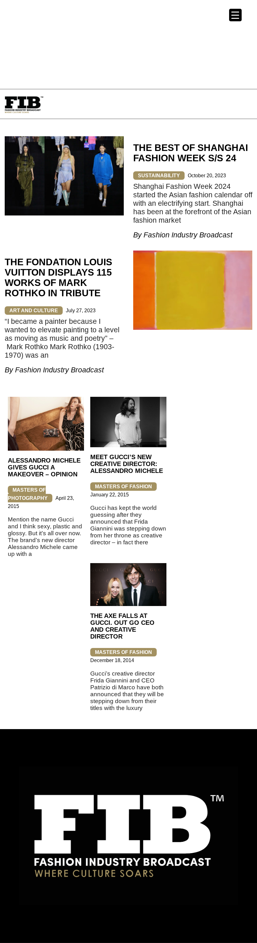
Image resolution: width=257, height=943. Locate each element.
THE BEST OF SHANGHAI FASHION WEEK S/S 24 (190, 152)
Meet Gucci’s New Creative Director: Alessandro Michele (126, 463)
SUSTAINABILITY (159, 175)
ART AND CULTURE (33, 310)
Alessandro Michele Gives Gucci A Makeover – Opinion (44, 467)
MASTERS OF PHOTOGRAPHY (28, 494)
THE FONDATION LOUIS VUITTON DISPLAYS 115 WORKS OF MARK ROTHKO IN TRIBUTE (58, 277)
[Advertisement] (128, 44)
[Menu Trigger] (235, 15)
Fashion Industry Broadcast (188, 235)
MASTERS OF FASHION (123, 486)
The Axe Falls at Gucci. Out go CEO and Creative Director (122, 626)
